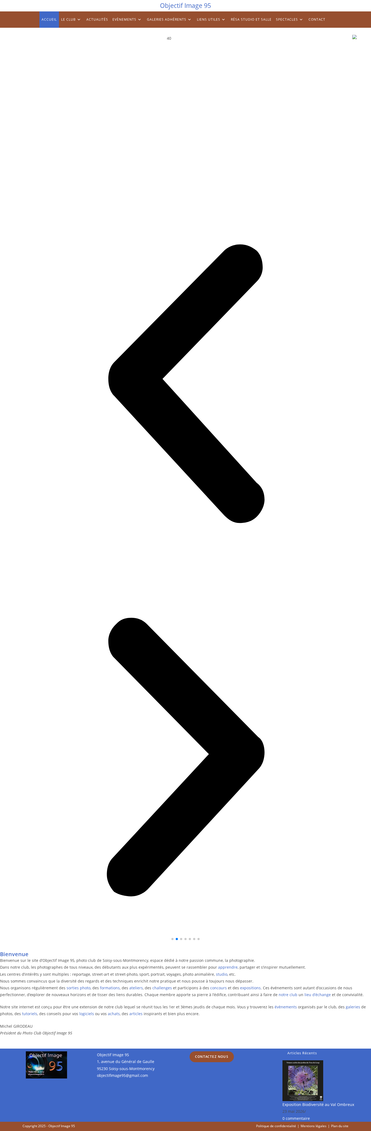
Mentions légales (313, 1126)
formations (110, 987)
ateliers (136, 987)
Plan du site (339, 1126)
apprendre (228, 967)
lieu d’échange (317, 994)
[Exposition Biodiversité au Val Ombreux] (302, 1080)
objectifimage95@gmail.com (122, 1075)
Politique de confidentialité (276, 1126)
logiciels (86, 1013)
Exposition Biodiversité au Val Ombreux (318, 1104)
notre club (288, 994)
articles (136, 1013)
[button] (185, 384)
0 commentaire (296, 1118)
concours (218, 987)
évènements (286, 1006)
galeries (353, 1006)
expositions (250, 987)
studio (221, 974)
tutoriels (29, 1013)
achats (114, 1013)
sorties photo (78, 987)
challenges (162, 987)
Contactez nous (211, 1056)
